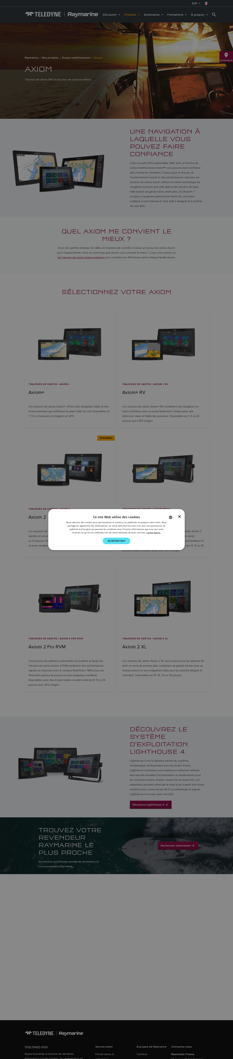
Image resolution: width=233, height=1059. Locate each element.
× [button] (179, 516)
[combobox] (170, 517)
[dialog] (116, 529)
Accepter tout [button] (116, 540)
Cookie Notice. (153, 532)
